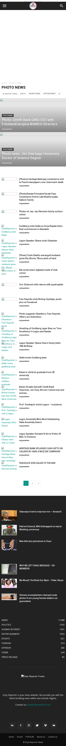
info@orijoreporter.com (39, 704)
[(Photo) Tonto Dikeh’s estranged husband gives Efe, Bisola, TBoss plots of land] (9, 265)
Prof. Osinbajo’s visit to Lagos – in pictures (40, 404)
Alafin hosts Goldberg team (33, 357)
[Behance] (12, 725)
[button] (61, 6)
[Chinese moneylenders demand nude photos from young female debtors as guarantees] (9, 597)
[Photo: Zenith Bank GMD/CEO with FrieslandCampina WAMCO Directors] (33, 127)
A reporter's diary (10, 93)
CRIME (5, 652)
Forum (20, 737)
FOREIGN (6, 643)
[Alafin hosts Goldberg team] (9, 362)
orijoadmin (7, 129)
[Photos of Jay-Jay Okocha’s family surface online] (9, 215)
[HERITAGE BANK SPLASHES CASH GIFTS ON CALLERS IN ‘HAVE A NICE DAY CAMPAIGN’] (9, 454)
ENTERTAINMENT (11, 633)
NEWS (5, 620)
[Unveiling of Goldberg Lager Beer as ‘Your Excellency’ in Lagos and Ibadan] (9, 339)
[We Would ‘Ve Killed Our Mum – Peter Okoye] (9, 583)
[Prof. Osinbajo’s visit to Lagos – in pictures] (9, 409)
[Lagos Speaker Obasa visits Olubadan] (9, 247)
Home (4, 83)
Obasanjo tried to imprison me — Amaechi (40, 511)
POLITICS (6, 624)
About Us (41, 737)
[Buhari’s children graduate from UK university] (9, 378)
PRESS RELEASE (9, 657)
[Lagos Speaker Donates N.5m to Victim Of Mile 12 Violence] (9, 438)
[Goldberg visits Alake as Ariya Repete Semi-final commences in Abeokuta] (9, 231)
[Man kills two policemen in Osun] (9, 545)
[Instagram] (29, 725)
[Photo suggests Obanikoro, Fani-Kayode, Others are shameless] (9, 320)
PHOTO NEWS (8, 115)
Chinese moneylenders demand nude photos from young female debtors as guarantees (38, 598)
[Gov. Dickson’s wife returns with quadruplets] (9, 286)
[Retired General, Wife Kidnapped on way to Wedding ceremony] (9, 530)
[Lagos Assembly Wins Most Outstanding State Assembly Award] (9, 422)
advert (23, 93)
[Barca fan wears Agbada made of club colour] (9, 272)
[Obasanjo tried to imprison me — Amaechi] (9, 515)
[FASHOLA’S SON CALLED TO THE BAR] (9, 466)
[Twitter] (37, 725)
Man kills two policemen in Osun (35, 541)
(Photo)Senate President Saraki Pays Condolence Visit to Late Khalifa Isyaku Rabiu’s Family (38, 197)
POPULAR (30, 737)
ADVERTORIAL (34, 93)
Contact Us (52, 737)
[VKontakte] (54, 725)
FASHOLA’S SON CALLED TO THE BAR (37, 463)
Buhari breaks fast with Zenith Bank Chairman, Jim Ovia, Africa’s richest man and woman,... (41, 390)
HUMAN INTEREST (11, 629)
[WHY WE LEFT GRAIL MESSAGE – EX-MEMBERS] (9, 569)
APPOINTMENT (50, 93)
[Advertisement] (33, 45)
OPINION (6, 647)
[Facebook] (20, 725)
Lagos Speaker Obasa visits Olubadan (38, 240)
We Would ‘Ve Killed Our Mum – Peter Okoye (41, 580)
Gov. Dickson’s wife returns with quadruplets (41, 284)
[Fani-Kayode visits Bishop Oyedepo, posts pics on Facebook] (9, 300)
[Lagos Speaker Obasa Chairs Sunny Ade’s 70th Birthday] (9, 345)
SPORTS (6, 638)
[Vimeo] (45, 725)
